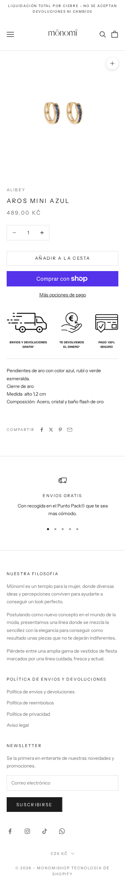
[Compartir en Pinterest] (60, 429)
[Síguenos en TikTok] (44, 831)
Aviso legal (18, 725)
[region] (62, 496)
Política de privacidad (28, 714)
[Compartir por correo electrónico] (69, 429)
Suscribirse (34, 804)
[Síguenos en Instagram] (27, 831)
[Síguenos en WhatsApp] (62, 831)
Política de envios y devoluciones (41, 692)
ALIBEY (16, 189)
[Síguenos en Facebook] (10, 831)
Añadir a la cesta (62, 258)
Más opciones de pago (62, 295)
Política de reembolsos (30, 703)
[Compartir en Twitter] (51, 429)
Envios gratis (62, 495)
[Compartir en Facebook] (41, 429)
